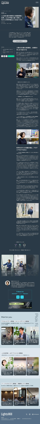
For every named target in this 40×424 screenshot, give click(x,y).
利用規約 (18, 418)
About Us (2, 417)
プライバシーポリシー (4, 418)
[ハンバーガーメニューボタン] (37, 2)
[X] (22, 297)
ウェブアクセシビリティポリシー (26, 418)
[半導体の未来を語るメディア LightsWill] (5, 2)
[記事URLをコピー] (6, 56)
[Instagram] (18, 297)
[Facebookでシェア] (4, 56)
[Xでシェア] (2, 56)
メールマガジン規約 (13, 418)
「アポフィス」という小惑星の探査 (26, 60)
